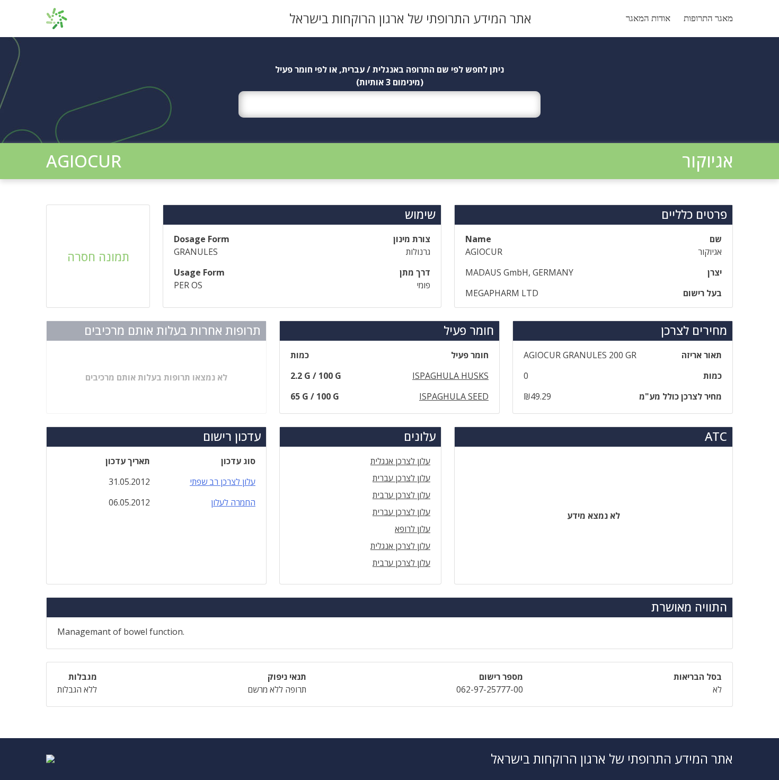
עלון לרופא (412, 529)
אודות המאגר (648, 18)
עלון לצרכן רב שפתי (222, 481)
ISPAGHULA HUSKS (450, 376)
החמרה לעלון (233, 502)
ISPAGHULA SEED (454, 396)
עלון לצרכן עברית (401, 478)
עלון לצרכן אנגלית (400, 461)
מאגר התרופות (708, 18)
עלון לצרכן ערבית (401, 495)
